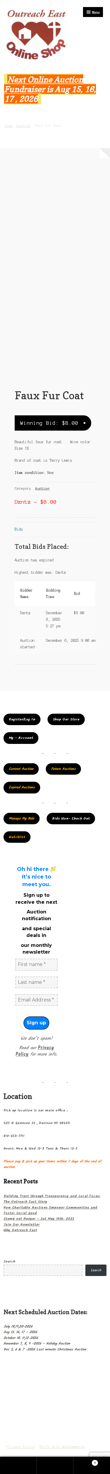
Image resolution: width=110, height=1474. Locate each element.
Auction (23, 125)
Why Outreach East (20, 1230)
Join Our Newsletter (22, 1224)
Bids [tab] (19, 529)
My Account (18, 1465)
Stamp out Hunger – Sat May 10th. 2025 (39, 1218)
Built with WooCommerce (62, 1447)
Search (9, 1261)
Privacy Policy (20, 1447)
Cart (84, 1461)
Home (8, 125)
